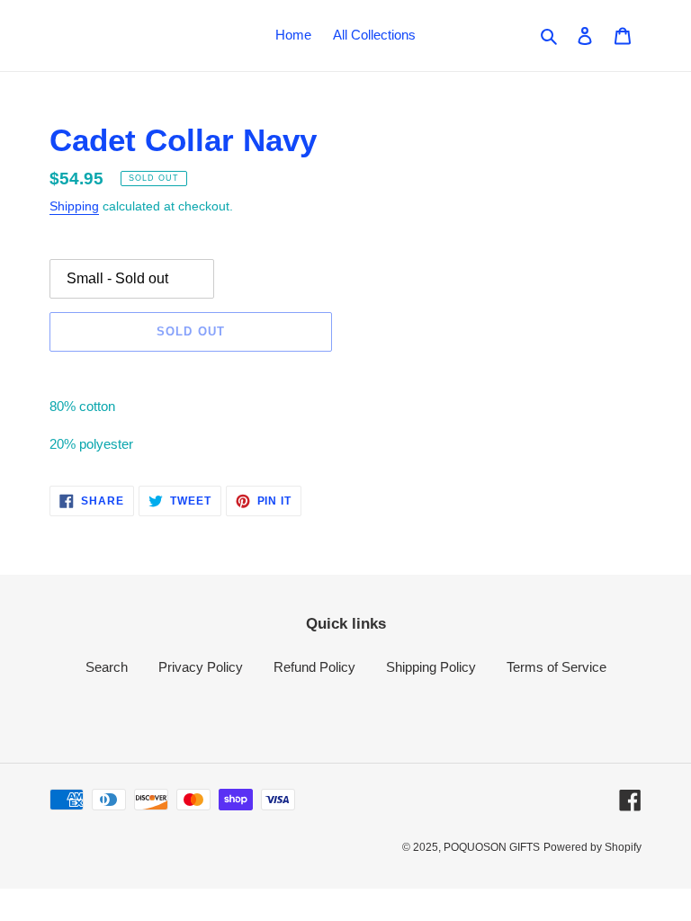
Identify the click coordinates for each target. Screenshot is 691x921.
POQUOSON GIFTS (492, 847)
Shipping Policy (431, 667)
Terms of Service (556, 667)
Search (106, 667)
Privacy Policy (200, 667)
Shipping (74, 206)
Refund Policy (314, 667)
